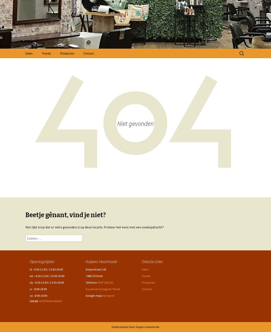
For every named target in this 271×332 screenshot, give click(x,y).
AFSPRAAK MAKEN (50, 301)
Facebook (92, 289)
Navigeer (109, 296)
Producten (67, 53)
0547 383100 (105, 282)
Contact (88, 53)
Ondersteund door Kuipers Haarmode (135, 327)
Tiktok (116, 289)
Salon (29, 53)
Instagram (105, 289)
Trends (46, 53)
